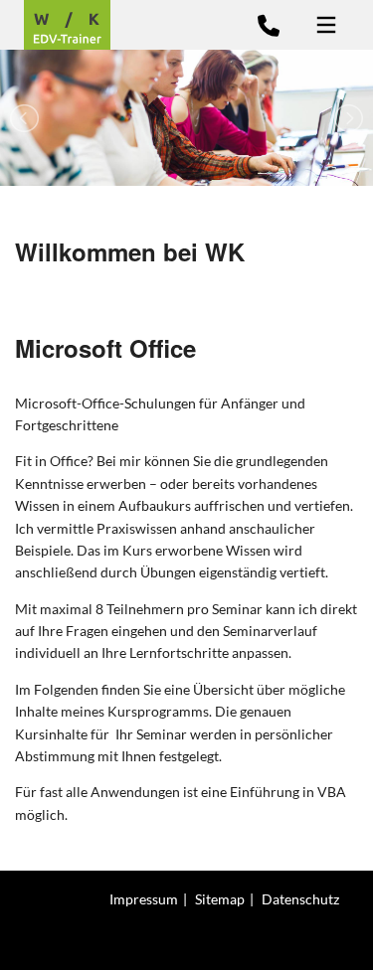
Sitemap (220, 898)
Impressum (143, 898)
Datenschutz (300, 898)
